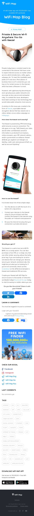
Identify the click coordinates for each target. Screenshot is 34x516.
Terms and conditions (12, 506)
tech (4, 454)
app (13, 409)
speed (25, 450)
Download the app (20, 280)
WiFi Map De (10, 380)
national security (9, 445)
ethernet (19, 423)
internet (5, 405)
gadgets (13, 427)
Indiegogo (5, 115)
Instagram (9, 373)
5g (18, 405)
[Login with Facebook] (8, 320)
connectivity (17, 414)
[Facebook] (21, 293)
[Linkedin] (8, 296)
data (17, 418)
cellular (26, 409)
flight (5, 427)
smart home (16, 450)
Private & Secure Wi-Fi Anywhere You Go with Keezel (14, 37)
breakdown (6, 269)
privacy (20, 445)
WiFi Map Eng (10, 376)
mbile (5, 436)
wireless (6, 463)
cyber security (8, 418)
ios (13, 405)
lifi (27, 432)
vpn (10, 459)
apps (18, 409)
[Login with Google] (21, 320)
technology (13, 454)
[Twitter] (8, 293)
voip (4, 459)
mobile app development (11, 441)
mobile (12, 436)
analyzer (25, 405)
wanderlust (19, 459)
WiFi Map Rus (10, 384)
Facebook (9, 369)
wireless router (17, 463)
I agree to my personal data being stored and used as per (17, 315)
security (6, 450)
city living (6, 414)
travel (23, 454)
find (27, 423)
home (21, 427)
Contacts (17, 500)
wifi (27, 459)
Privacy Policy (19, 316)
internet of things (9, 432)
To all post (17, 29)
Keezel (10, 108)
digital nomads (8, 423)
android (6, 409)
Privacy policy (24, 506)
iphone (21, 432)
